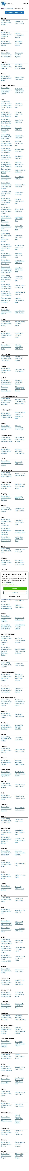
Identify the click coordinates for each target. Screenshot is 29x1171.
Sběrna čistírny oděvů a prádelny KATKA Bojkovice (6, 55)
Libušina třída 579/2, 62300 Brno (19, 219)
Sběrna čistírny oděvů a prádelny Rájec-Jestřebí (6, 774)
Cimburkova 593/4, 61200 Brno (18, 105)
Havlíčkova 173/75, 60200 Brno (19, 143)
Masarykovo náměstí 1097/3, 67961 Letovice (19, 562)
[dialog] (14, 585)
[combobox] (25, 574)
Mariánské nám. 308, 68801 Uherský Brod (19, 982)
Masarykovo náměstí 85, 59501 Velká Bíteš (20, 1017)
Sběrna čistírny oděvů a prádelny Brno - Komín (6, 157)
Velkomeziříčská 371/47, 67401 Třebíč (20, 958)
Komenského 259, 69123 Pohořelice (19, 727)
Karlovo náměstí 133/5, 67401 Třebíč (20, 949)
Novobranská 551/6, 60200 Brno (19, 278)
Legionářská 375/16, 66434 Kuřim (19, 522)
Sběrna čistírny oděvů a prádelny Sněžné (6, 876)
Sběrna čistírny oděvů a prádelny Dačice (6, 347)
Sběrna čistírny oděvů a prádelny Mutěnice (6, 664)
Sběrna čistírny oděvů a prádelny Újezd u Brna (6, 1006)
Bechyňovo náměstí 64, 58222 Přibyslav (19, 762)
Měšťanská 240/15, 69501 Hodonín (19, 382)
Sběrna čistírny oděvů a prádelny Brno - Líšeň (6, 178)
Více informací (9, 582)
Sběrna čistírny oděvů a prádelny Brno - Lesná (6, 137)
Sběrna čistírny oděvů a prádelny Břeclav (6, 78)
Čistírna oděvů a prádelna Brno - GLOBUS (6, 171)
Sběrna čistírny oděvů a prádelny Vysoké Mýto (6, 1081)
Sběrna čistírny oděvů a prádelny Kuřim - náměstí (6, 539)
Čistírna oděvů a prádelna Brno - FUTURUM (6, 300)
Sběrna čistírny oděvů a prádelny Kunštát (6, 510)
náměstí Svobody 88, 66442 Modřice (20, 627)
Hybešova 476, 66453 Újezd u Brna (19, 1006)
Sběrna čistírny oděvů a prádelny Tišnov (6, 930)
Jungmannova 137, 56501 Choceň (19, 335)
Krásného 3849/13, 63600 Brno (19, 201)
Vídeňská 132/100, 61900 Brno (19, 300)
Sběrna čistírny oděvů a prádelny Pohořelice (6, 727)
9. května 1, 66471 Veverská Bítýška (19, 1056)
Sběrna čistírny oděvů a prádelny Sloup (6, 864)
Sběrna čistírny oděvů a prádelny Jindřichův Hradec (6, 474)
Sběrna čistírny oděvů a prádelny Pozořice (6, 750)
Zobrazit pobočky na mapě (15, 12)
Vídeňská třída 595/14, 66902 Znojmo (19, 1156)
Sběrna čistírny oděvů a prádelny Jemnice (6, 463)
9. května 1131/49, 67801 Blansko (19, 35)
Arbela (2, 8)
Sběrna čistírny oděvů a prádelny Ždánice (6, 1105)
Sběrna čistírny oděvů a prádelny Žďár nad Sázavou (6, 1119)
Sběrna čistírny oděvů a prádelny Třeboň (6, 971)
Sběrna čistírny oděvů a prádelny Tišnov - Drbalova (6, 923)
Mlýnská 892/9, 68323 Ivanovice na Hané (19, 439)
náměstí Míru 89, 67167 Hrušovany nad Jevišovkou (20, 401)
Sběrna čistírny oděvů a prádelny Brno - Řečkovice (6, 164)
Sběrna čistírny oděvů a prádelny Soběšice (6, 255)
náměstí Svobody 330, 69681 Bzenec (20, 323)
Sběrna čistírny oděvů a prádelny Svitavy (6, 899)
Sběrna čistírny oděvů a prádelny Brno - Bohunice (6, 121)
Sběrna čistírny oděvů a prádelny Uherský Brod (6, 982)
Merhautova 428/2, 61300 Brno (18, 237)
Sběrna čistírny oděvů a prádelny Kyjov (6, 550)
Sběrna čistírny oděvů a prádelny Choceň (6, 335)
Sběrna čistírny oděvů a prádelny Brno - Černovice (6, 114)
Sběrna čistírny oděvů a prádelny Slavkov (6, 832)
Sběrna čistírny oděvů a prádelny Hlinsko (6, 370)
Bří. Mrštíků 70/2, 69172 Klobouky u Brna (20, 486)
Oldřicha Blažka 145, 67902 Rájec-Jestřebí (20, 774)
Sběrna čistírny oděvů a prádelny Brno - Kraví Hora (6, 143)
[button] (14, 585)
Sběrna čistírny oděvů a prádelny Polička (6, 739)
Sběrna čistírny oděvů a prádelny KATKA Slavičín (6, 820)
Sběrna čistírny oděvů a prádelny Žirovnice (6, 1144)
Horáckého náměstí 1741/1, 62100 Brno (19, 164)
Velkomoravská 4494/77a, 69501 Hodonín (20, 389)
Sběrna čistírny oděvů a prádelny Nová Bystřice (6, 690)
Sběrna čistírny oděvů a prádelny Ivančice (6, 428)
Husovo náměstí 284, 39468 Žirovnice (20, 1144)
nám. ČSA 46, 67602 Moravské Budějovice (20, 640)
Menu (24, 3)
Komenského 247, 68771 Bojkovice (19, 55)
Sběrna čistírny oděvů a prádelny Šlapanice (6, 809)
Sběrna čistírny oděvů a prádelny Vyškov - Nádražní (6, 1068)
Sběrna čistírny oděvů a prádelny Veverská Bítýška (6, 1056)
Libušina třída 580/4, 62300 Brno (19, 228)
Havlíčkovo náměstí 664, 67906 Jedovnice (19, 451)
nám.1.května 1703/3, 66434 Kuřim (19, 539)
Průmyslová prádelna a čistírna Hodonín (6, 389)
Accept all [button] (15, 588)
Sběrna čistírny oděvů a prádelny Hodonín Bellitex (6, 382)
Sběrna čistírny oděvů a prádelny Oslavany (6, 715)
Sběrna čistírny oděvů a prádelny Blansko (6, 43)
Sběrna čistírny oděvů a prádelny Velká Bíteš (6, 1017)
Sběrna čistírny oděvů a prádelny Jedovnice (6, 451)
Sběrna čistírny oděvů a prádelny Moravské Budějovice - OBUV (6, 640)
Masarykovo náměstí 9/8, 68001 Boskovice (20, 66)
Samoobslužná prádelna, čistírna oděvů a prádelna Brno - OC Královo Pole (6, 105)
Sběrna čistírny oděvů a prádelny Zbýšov (6, 1093)
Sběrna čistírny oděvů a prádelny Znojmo (6, 1156)
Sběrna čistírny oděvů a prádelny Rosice (6, 797)
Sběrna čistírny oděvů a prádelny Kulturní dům (6, 853)
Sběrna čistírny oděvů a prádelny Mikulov (6, 599)
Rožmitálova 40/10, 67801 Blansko (18, 43)
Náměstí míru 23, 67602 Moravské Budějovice (20, 651)
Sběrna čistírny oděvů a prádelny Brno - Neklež (6, 262)
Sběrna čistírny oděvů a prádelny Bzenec (6, 323)
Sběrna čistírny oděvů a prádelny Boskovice (6, 66)
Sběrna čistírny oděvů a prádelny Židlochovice (6, 1132)
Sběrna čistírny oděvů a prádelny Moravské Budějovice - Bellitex (6, 651)
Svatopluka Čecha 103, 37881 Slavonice (20, 853)
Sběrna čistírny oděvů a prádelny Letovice (6, 562)
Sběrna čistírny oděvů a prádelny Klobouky (6, 486)
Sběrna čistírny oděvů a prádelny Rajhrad (6, 785)
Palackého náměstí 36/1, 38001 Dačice (19, 347)
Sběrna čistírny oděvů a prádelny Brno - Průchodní (6, 293)
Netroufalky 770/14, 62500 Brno (19, 270)
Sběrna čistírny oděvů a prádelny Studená (6, 888)
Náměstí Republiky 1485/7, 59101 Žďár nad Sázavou (19, 1119)
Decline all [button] (15, 592)
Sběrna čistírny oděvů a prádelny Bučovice (6, 312)
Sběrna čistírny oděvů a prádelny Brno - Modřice (6, 627)
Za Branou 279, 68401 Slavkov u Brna (19, 840)
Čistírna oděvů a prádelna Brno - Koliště (6, 193)
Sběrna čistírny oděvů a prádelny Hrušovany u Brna (6, 415)
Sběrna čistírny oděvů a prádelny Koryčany (6, 498)
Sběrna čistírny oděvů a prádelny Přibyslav (6, 762)
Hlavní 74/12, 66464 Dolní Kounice (19, 358)
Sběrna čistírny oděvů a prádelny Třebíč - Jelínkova (6, 941)
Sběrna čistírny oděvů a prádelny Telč (6, 911)
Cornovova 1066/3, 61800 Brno (19, 114)
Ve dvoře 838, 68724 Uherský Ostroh (19, 994)
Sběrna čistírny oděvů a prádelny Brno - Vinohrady (6, 286)
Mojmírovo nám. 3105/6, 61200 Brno (20, 247)
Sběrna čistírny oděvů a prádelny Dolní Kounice (6, 358)
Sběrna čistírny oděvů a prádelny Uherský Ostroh (6, 994)
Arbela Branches (10, 8)
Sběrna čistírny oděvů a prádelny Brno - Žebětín (6, 150)
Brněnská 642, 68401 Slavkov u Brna (19, 832)
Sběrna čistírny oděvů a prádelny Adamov (6, 22)
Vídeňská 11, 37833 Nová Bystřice (18, 690)
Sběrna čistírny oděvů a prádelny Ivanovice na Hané (6, 439)
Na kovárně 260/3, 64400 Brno (18, 255)
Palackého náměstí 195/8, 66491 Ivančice (19, 428)
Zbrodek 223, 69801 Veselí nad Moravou (20, 1044)
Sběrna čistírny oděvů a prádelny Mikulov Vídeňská (6, 606)
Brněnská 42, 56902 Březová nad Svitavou (19, 91)
